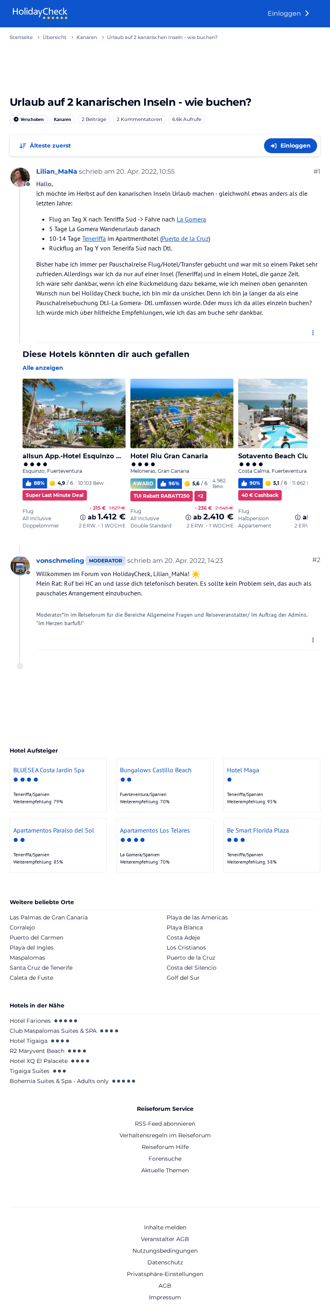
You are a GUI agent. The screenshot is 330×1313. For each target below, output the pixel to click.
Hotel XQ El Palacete (39, 1061)
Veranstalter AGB (165, 1239)
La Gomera (191, 219)
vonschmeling (60, 560)
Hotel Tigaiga (28, 1040)
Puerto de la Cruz (185, 238)
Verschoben (31, 119)
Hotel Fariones (30, 1020)
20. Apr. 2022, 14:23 (194, 560)
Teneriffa (94, 238)
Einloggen (285, 13)
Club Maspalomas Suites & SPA (53, 1030)
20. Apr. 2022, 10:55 (145, 171)
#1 (317, 171)
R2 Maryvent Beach (37, 1051)
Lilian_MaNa (56, 171)
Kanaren (62, 119)
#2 (316, 560)
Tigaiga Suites (30, 1071)
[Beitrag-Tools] (313, 333)
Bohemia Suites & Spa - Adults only (59, 1081)
